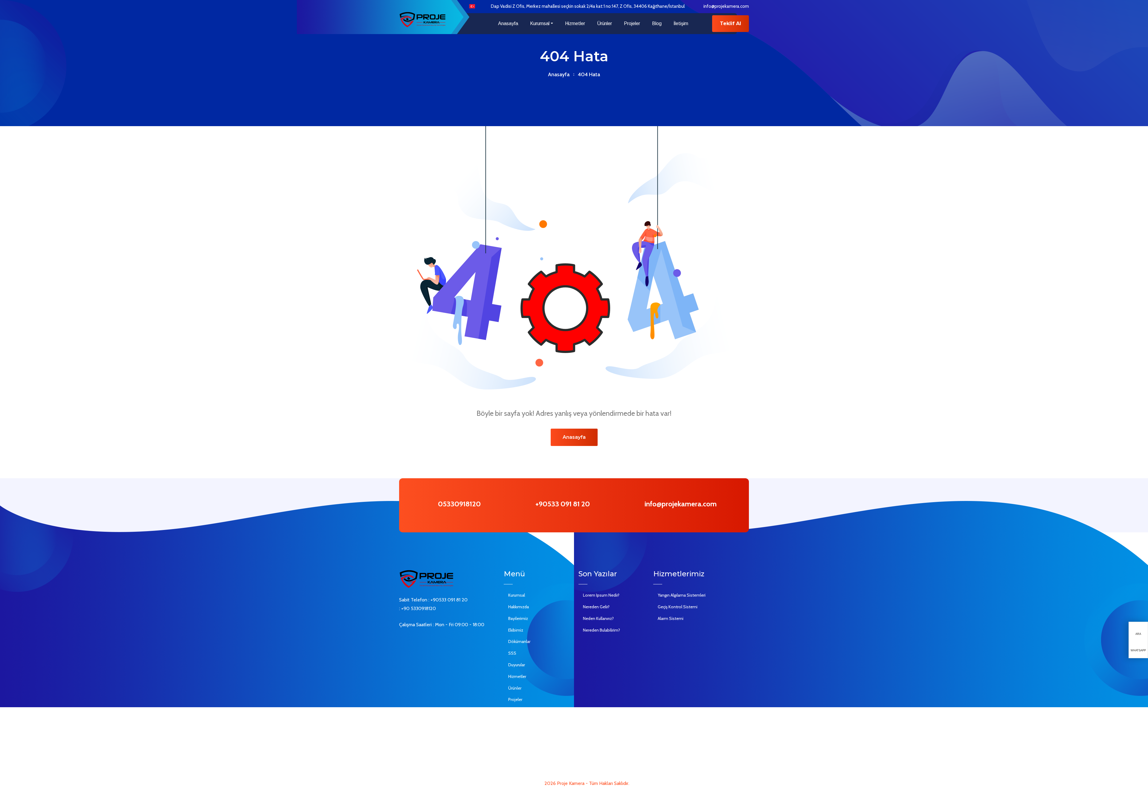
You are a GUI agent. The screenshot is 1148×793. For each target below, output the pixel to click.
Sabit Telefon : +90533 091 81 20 (433, 600)
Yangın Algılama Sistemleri (682, 595)
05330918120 (459, 503)
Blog (657, 23)
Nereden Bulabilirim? (601, 630)
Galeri (513, 711)
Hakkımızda (518, 606)
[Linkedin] (419, 640)
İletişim (681, 23)
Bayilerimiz (518, 618)
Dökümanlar (519, 641)
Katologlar (517, 734)
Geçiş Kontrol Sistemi (677, 606)
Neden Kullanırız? (598, 618)
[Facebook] (401, 640)
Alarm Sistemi (670, 618)
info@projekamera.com (726, 6)
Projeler (632, 23)
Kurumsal (539, 23)
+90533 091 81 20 (562, 503)
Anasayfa (508, 23)
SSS (512, 653)
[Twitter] (410, 640)
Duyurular (516, 664)
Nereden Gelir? (596, 606)
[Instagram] (428, 640)
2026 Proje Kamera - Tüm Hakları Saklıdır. (586, 783)
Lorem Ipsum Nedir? (601, 595)
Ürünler (604, 23)
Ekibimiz (515, 630)
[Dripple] (437, 640)
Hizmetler (575, 23)
